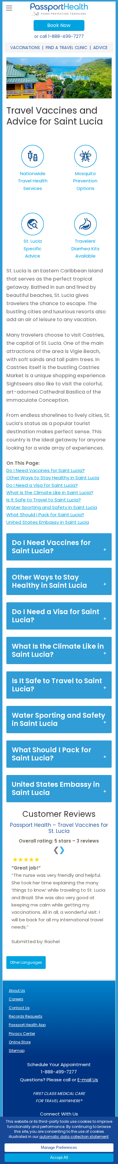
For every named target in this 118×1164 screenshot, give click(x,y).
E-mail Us (87, 1079)
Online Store (20, 1042)
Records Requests (25, 1016)
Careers (16, 999)
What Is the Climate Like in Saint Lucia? (49, 492)
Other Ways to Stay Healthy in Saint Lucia (52, 477)
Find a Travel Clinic (66, 48)
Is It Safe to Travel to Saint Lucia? (43, 500)
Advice (100, 48)
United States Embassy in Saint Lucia (47, 522)
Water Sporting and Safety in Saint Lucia (51, 507)
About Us (17, 990)
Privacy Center (22, 1033)
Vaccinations (25, 48)
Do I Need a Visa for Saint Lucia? (42, 485)
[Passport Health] (59, 14)
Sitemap (17, 1050)
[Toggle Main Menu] (9, 8)
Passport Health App (27, 1024)
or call (59, 36)
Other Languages (26, 962)
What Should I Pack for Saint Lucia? (45, 514)
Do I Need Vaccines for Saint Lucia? (45, 470)
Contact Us (19, 1007)
